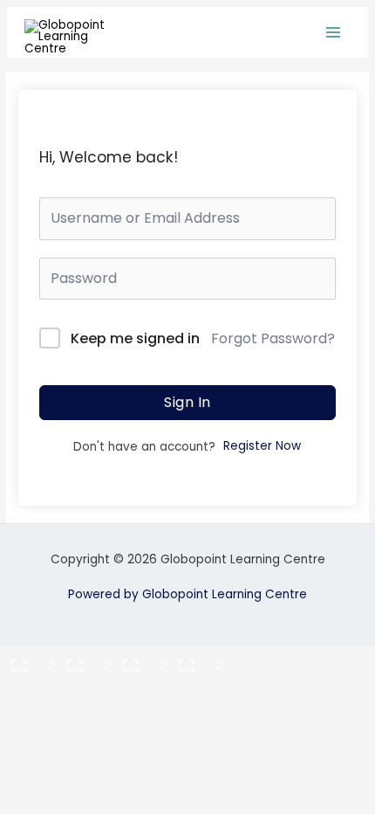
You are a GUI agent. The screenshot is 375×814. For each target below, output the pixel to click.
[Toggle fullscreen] (82, 660)
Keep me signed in (135, 338)
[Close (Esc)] (193, 660)
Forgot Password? (273, 338)
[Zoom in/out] (26, 660)
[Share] (138, 660)
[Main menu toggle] (334, 33)
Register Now (262, 446)
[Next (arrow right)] (82, 688)
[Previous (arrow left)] (26, 688)
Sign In (187, 402)
